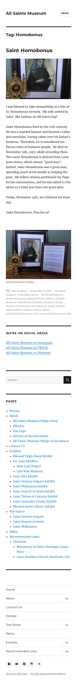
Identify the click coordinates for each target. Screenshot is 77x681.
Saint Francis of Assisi (28, 521)
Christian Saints (53, 302)
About (13, 416)
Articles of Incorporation (30, 436)
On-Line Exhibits (25, 461)
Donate (14, 411)
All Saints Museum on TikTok (27, 347)
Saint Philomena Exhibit (30, 486)
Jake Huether (19, 290)
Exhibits (15, 451)
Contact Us (17, 446)
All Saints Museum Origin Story (35, 421)
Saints (34, 294)
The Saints (17, 511)
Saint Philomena (25, 526)
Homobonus (39, 306)
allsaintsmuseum (16, 298)
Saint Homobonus (29, 50)
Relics (37, 309)
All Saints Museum (26, 13)
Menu (65, 13)
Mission (18, 426)
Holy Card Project (29, 466)
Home (10, 589)
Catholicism (24, 302)
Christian (37, 302)
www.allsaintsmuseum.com (22, 313)
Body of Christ (35, 298)
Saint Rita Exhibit (25, 476)
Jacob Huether (56, 306)
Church (10, 306)
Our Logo (19, 431)
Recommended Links (24, 536)
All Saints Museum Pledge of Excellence (41, 441)
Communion (23, 306)
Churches (19, 541)
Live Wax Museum (30, 471)
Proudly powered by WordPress (48, 674)
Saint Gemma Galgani (28, 516)
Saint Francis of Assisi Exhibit (34, 491)
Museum (28, 309)
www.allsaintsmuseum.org (55, 313)
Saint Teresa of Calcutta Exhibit (35, 496)
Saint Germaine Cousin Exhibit (35, 501)
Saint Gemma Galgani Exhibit (34, 481)
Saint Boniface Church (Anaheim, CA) (43, 557)
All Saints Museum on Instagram (29, 342)
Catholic (49, 298)
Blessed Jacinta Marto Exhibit (34, 506)
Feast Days (23, 294)
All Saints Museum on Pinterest (28, 353)
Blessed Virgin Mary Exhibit (32, 456)
